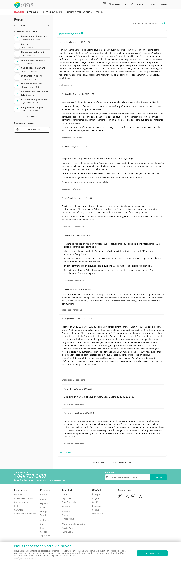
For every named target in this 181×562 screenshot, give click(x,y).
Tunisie (43, 515)
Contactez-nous (21, 472)
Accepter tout (152, 553)
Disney (43, 528)
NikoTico (68, 198)
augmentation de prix (31, 75)
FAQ (16, 506)
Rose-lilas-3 (69, 94)
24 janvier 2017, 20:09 (85, 94)
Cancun (65, 515)
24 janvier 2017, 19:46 (81, 42)
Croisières (45, 524)
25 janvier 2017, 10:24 (81, 236)
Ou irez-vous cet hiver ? (32, 52)
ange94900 (25, 63)
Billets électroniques (24, 498)
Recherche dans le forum (121, 462)
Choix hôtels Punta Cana (33, 67)
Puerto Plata (67, 528)
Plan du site (97, 513)
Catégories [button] (19, 26)
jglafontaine (25, 87)
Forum (99, 12)
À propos (96, 494)
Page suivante (31, 116)
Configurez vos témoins (25, 558)
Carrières (96, 502)
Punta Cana (67, 531)
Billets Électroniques (135, 4)
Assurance (19, 494)
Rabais (19, 12)
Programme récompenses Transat (37, 107)
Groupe (43, 531)
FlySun (23, 47)
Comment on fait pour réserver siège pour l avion (45, 36)
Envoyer (158, 477)
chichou (70, 389)
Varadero (66, 506)
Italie (42, 507)
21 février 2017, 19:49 (85, 413)
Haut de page (34, 130)
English (163, 4)
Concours (25, 44)
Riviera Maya (68, 518)
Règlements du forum (100, 462)
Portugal (44, 511)
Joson (67, 146)
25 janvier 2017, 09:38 (83, 198)
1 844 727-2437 (30, 476)
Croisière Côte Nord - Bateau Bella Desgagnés (43, 91)
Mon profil (117, 4)
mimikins (66, 42)
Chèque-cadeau (21, 502)
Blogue (95, 498)
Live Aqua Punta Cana (31, 83)
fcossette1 (24, 71)
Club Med (44, 520)
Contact (153, 4)
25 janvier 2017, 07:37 (80, 146)
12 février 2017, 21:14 (83, 319)
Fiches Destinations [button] (79, 12)
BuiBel (23, 55)
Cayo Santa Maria (70, 502)
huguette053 (25, 39)
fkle (68, 236)
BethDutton (25, 111)
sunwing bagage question (33, 60)
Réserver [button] (32, 12)
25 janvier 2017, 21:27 (83, 289)
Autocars (44, 494)
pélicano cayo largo (70, 33)
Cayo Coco (66, 498)
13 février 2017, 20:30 (84, 389)
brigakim (68, 319)
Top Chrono (45, 535)
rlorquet (24, 79)
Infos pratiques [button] (52, 12)
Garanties (18, 509)
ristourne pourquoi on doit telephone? (40, 99)
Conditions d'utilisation (25, 513)
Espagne (44, 503)
